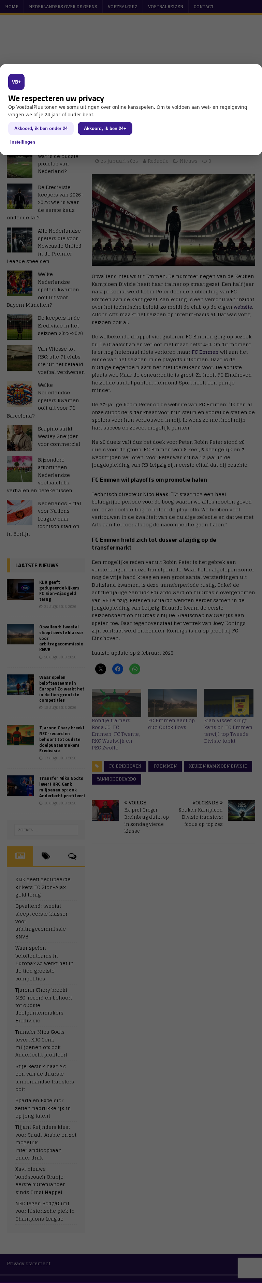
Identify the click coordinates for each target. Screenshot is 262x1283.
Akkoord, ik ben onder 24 (41, 128)
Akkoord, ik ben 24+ (105, 128)
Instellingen (22, 142)
